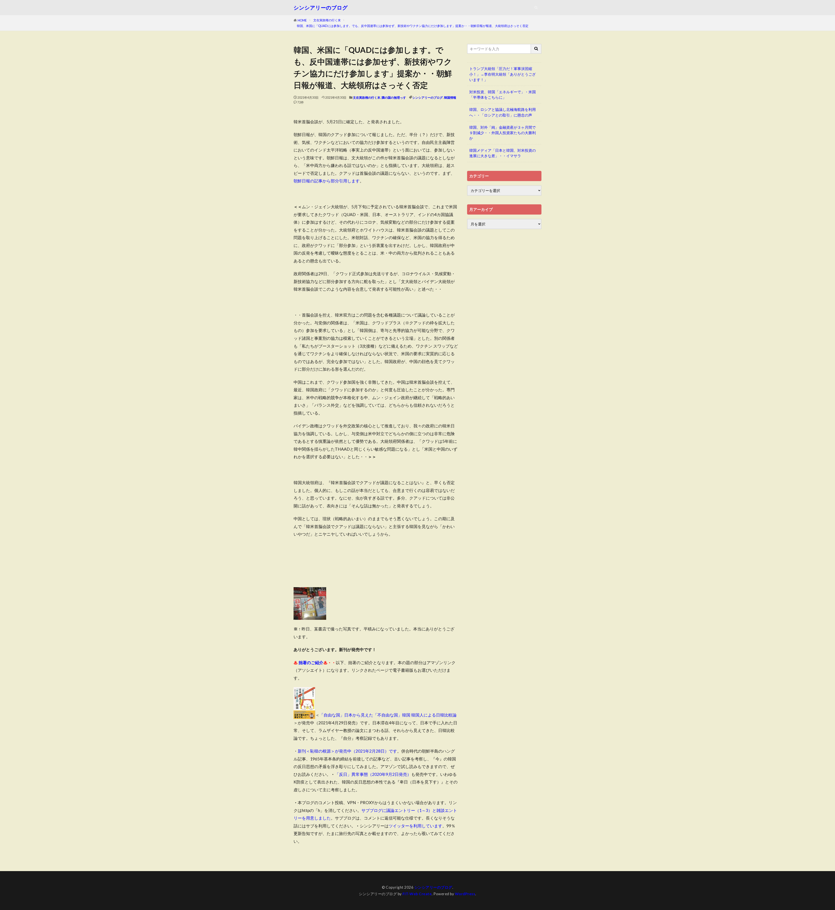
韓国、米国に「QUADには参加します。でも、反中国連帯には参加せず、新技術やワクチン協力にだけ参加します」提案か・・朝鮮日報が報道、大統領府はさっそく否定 (412, 26)
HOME (302, 20)
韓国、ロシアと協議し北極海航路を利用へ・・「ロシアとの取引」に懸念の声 (502, 112)
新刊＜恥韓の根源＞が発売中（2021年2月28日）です (347, 750)
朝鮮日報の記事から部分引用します (327, 180)
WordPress (465, 894)
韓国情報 (450, 97)
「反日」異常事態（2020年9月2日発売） (373, 774)
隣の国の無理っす (394, 97)
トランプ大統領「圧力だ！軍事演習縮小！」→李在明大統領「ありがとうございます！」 (502, 74)
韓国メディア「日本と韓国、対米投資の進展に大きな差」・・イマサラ (502, 153)
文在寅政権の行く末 (327, 20)
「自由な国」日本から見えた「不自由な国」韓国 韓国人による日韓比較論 (388, 714)
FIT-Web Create (417, 894)
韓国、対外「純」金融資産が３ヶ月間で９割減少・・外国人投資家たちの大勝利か (502, 132)
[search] (536, 49)
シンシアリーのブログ (321, 7)
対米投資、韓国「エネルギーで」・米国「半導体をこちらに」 (502, 95)
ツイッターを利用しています (415, 825)
